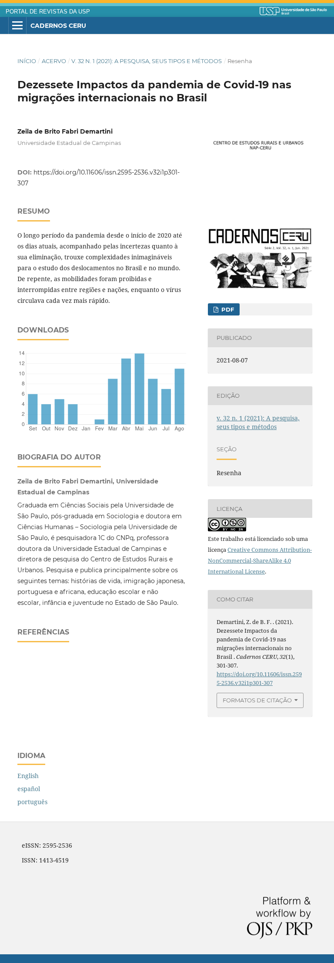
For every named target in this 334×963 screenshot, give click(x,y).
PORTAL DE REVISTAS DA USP (48, 12)
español (28, 789)
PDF (227, 309)
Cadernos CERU (58, 26)
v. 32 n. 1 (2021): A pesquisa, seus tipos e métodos (146, 60)
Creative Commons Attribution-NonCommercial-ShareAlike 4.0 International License (260, 560)
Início (26, 60)
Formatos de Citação (257, 700)
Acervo (54, 60)
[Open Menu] (17, 25)
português (32, 802)
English (28, 776)
